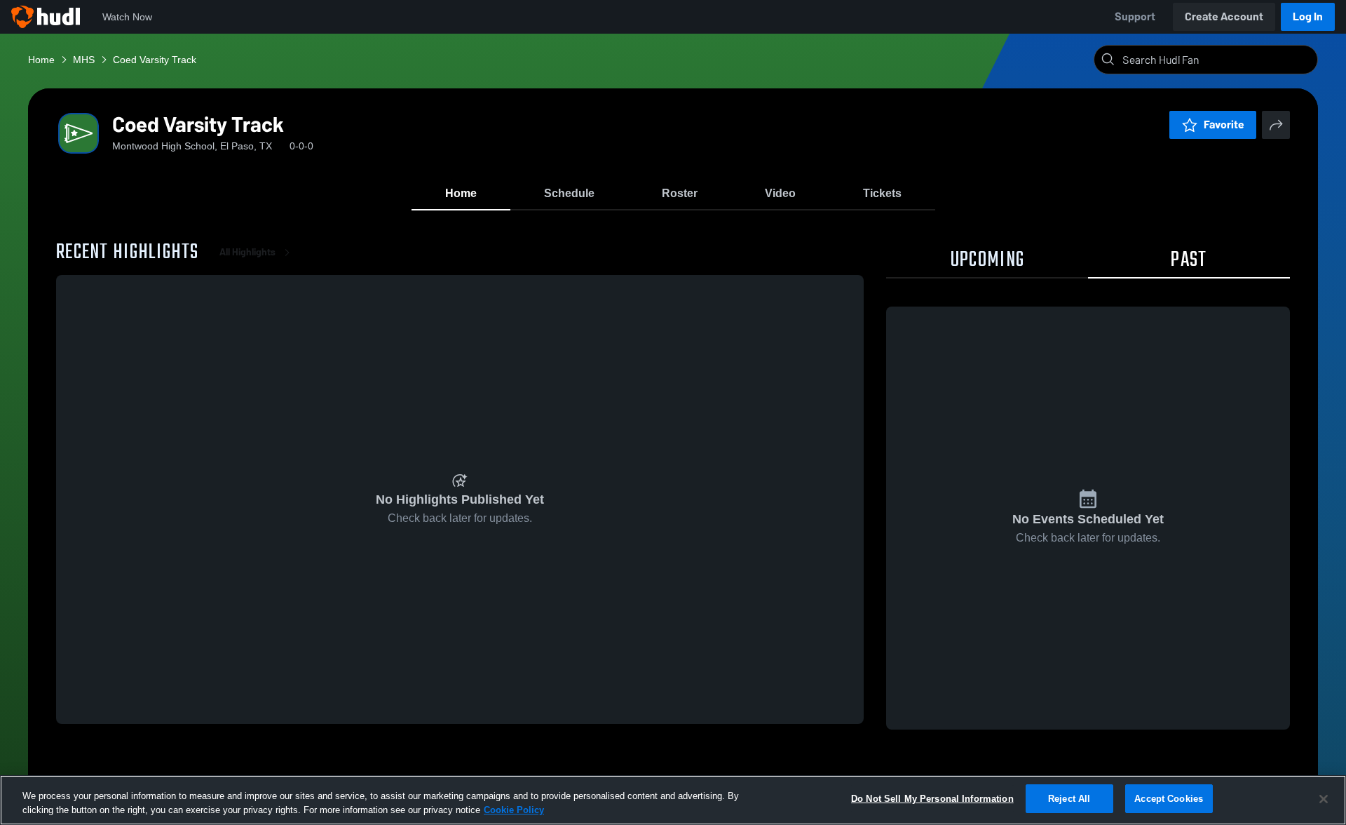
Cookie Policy (514, 810)
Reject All (1069, 798)
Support (1135, 16)
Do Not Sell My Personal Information (932, 798)
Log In (1308, 16)
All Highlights (247, 252)
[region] (673, 800)
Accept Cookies (1168, 798)
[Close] (1323, 799)
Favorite (1224, 124)
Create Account (1224, 16)
